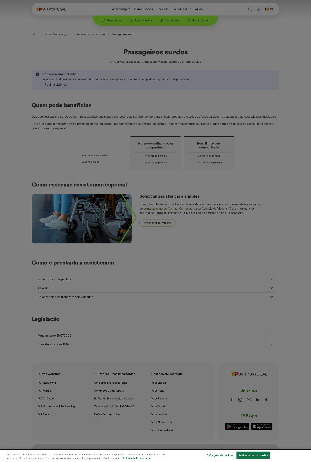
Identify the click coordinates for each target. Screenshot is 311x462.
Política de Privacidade (137, 458)
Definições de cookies (220, 455)
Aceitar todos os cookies (253, 455)
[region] (155, 455)
